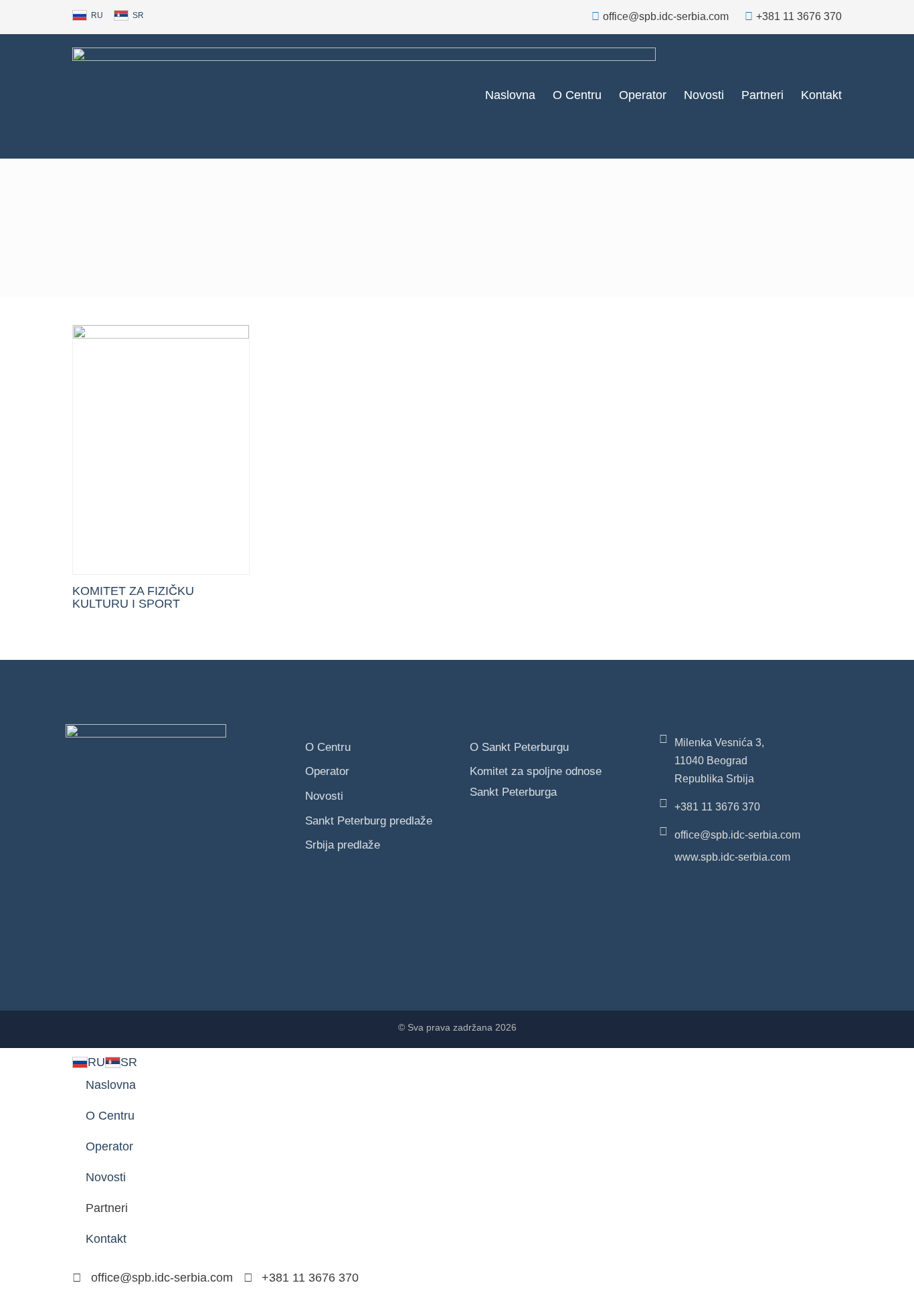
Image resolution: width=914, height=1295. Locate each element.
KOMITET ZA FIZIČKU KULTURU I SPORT (133, 597)
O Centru (577, 95)
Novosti (704, 95)
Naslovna (510, 95)
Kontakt (821, 95)
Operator (642, 95)
